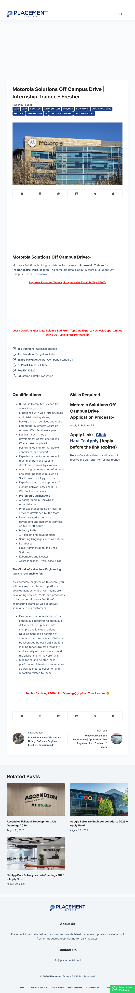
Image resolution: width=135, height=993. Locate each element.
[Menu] (126, 14)
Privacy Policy (39, 987)
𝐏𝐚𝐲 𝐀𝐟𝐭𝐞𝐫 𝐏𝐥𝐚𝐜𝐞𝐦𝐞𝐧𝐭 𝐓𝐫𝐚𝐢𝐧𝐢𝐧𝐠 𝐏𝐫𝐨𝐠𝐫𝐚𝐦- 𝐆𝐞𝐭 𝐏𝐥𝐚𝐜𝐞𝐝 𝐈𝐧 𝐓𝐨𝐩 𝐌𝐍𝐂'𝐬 (67, 282)
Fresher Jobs (34, 113)
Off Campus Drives (61, 113)
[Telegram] (95, 194)
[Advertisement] (67, 44)
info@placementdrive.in (67, 960)
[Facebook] (22, 194)
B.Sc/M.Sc (35, 108)
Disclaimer (58, 987)
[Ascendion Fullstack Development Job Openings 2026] (36, 799)
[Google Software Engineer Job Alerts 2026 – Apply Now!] (99, 799)
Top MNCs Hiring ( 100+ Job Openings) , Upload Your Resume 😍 (67, 693)
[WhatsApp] (113, 194)
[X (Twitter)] (40, 194)
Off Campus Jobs (84, 113)
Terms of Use (75, 987)
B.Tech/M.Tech (52, 108)
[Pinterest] (58, 194)
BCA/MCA (68, 108)
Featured (19, 113)
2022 (16, 108)
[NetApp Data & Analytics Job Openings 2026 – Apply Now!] (36, 853)
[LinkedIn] (77, 194)
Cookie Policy (94, 987)
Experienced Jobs (101, 108)
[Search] (121, 14)
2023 (24, 108)
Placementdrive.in (22, 934)
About (23, 987)
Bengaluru (82, 108)
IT (46, 113)
